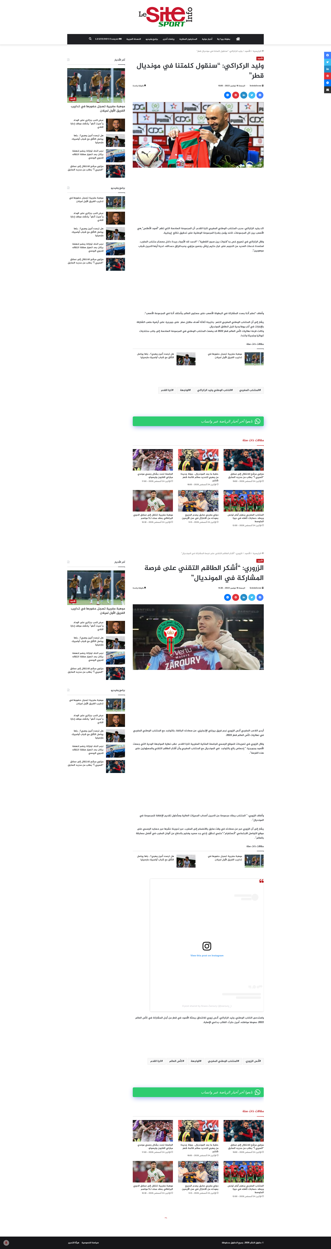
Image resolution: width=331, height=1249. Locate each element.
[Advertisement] (198, 197)
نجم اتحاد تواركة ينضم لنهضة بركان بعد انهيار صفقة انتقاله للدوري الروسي (87, 154)
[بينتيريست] (235, 95)
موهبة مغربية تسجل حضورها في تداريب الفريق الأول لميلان (225, 355)
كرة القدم (166, 390)
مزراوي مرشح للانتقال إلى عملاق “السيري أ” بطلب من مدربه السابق (246, 475)
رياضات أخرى (168, 39)
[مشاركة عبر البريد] (327, 89)
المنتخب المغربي (249, 390)
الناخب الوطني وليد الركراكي (214, 390)
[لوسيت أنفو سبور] (165, 17)
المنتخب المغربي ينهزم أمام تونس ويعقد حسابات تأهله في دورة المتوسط (246, 518)
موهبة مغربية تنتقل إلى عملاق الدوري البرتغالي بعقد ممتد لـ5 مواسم (153, 516)
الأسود (247, 51)
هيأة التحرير (73, 1243)
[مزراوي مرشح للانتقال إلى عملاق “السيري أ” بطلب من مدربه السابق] (244, 460)
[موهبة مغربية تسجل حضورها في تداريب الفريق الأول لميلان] (254, 358)
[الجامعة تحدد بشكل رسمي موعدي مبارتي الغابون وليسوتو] (153, 460)
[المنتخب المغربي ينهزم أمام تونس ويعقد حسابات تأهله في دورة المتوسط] (244, 501)
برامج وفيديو (152, 39)
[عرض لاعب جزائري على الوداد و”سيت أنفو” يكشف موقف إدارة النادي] (115, 125)
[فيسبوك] (260, 95)
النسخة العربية (133, 39)
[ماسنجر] (227, 95)
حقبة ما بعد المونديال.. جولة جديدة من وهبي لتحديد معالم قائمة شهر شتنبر (199, 477)
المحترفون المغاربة (188, 39)
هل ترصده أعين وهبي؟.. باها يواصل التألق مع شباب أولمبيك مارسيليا (155, 355)
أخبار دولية (207, 39)
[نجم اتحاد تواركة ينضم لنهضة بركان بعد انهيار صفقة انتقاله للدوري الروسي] (115, 155)
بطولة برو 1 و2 (223, 39)
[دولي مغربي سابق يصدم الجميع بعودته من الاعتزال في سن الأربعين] (198, 501)
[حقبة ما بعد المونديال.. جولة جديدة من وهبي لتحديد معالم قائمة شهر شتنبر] (198, 460)
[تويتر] (251, 95)
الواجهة (184, 390)
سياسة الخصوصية (90, 1243)
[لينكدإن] (243, 95)
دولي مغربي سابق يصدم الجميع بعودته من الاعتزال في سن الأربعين (200, 516)
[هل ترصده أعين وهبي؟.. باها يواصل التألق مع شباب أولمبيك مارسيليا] (186, 358)
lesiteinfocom (255, 86)
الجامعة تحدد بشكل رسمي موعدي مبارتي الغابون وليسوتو (155, 475)
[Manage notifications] (6, 1243)
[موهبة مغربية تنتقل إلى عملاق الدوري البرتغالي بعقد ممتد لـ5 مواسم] (153, 501)
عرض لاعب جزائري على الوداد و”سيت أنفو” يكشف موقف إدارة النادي (87, 123)
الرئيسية (257, 51)
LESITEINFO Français (107, 39)
